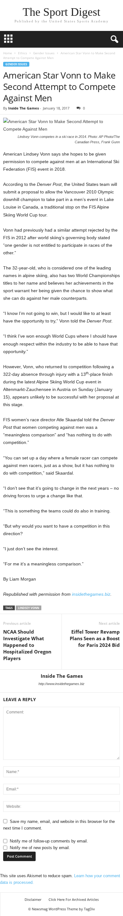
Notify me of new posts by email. (40, 847)
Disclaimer (33, 899)
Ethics (22, 53)
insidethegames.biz (91, 594)
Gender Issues (44, 53)
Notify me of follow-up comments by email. (49, 841)
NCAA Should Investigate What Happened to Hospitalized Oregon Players (27, 645)
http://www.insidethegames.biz (61, 684)
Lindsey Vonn (28, 608)
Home (7, 53)
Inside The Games (23, 108)
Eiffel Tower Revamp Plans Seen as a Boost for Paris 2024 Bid (95, 638)
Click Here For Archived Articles (74, 899)
